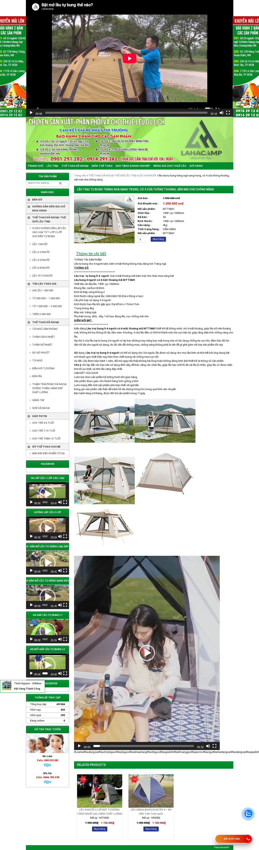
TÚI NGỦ (37, 360)
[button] (147, 653)
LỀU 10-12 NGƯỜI (42, 275)
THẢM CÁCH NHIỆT (43, 336)
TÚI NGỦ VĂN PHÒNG (44, 328)
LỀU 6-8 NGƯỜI (147, 175)
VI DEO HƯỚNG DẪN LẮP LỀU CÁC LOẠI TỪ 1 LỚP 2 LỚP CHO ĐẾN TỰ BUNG (49, 232)
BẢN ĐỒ (37, 199)
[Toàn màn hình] (228, 113)
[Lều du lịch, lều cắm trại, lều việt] (129, 139)
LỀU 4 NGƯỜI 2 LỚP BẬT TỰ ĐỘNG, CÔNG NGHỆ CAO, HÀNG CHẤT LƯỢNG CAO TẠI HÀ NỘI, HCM (99, 812)
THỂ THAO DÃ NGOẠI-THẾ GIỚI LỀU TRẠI (112, 175)
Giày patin (39, 416)
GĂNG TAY (38, 400)
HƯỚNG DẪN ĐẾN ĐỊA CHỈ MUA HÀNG (48, 208)
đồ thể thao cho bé (46, 446)
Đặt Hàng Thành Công (27, 688)
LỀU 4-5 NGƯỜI (41, 259)
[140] (104, 242)
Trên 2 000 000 (41, 314)
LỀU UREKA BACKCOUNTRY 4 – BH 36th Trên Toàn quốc (151, 811)
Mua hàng (158, 239)
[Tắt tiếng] (222, 113)
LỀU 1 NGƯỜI (39, 244)
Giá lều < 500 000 (42, 290)
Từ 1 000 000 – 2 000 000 (47, 306)
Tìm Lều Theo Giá (44, 283)
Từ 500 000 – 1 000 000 (46, 298)
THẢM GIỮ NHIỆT (42, 344)
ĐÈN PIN (37, 376)
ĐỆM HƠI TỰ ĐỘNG (43, 368)
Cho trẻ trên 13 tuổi (46, 438)
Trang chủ (80, 175)
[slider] (143, 746)
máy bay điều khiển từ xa (48, 453)
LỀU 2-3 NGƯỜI (41, 252)
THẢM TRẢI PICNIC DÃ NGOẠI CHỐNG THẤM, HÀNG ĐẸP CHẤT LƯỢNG (49, 388)
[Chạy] (31, 113)
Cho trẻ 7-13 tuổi (43, 430)
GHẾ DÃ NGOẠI (41, 408)
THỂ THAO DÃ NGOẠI (45, 322)
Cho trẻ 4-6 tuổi (43, 422)
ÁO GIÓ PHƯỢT (41, 352)
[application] (129, 58)
